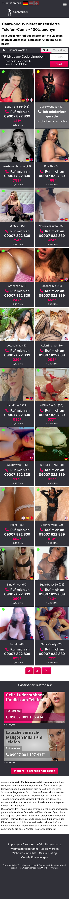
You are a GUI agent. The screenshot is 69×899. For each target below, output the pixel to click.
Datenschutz (53, 844)
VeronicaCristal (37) (51, 226)
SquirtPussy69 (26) (52, 584)
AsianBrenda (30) (52, 345)
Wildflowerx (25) (17, 465)
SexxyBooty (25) (52, 644)
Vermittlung (59, 50)
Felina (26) (17, 524)
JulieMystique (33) (52, 106)
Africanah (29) (17, 286)
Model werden (50, 848)
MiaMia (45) (17, 226)
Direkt (46, 50)
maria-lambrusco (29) (17, 166)
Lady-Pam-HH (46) (17, 106)
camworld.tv (32, 799)
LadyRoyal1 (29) (17, 405)
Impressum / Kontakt (21, 844)
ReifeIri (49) (17, 644)
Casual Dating (48, 853)
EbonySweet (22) (52, 524)
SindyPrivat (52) (17, 584)
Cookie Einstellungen (34, 857)
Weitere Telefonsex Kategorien (34, 770)
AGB (39, 844)
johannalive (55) (52, 286)
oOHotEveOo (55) (51, 405)
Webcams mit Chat (24, 853)
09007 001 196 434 (27, 716)
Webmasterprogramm (24, 848)
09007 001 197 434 (27, 754)
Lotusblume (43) (17, 345)
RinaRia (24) (52, 166)
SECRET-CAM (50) (52, 465)
